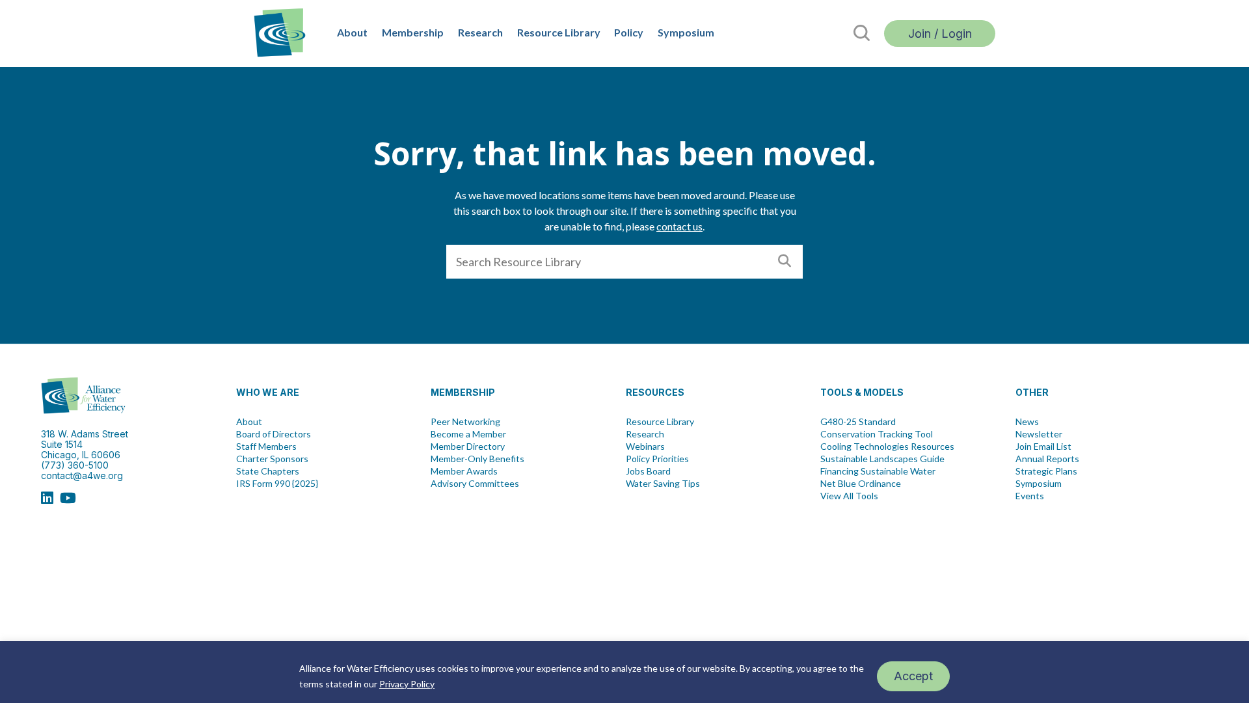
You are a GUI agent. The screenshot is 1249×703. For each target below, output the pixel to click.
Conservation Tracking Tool (876, 434)
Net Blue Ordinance (860, 483)
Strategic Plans (1046, 471)
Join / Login (940, 33)
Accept (913, 676)
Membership (413, 32)
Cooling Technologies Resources (887, 446)
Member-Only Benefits (477, 459)
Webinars (645, 446)
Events (1029, 496)
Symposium (686, 32)
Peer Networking (465, 422)
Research (480, 32)
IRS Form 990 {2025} (277, 483)
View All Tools (849, 496)
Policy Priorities (657, 459)
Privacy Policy (407, 683)
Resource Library (558, 32)
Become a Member (468, 434)
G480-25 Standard (858, 422)
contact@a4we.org (82, 475)
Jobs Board (648, 471)
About (352, 32)
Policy (628, 32)
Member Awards (464, 471)
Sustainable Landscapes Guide (882, 459)
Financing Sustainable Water (877, 471)
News (1027, 422)
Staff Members (266, 446)
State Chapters (267, 471)
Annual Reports (1047, 459)
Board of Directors (273, 434)
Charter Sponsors (272, 459)
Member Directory (468, 446)
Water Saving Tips (663, 483)
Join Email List (1043, 446)
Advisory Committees (475, 483)
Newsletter (1038, 434)
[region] (624, 672)
